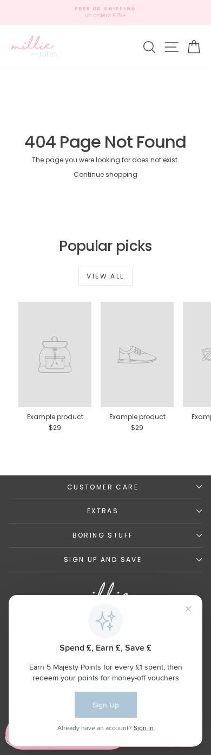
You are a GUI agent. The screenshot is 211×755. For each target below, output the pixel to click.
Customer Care (103, 487)
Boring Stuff (103, 535)
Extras (102, 510)
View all (105, 276)
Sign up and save (103, 559)
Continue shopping (105, 174)
